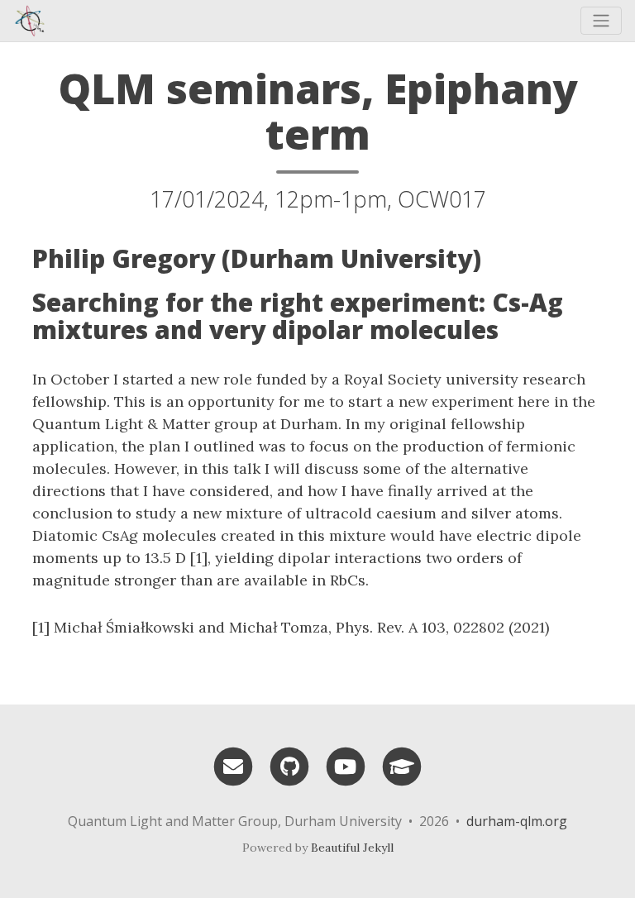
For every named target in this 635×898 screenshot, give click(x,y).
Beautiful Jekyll (352, 847)
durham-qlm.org (516, 821)
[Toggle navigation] (601, 21)
